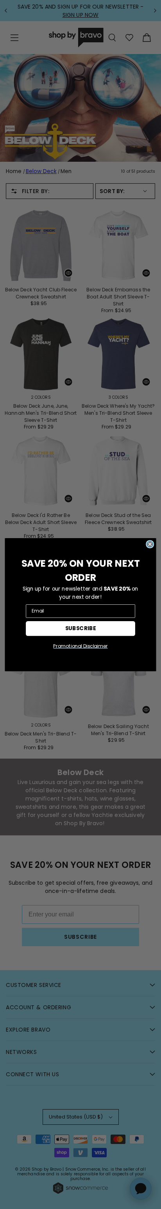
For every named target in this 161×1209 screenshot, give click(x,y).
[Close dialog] (150, 543)
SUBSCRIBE (80, 628)
